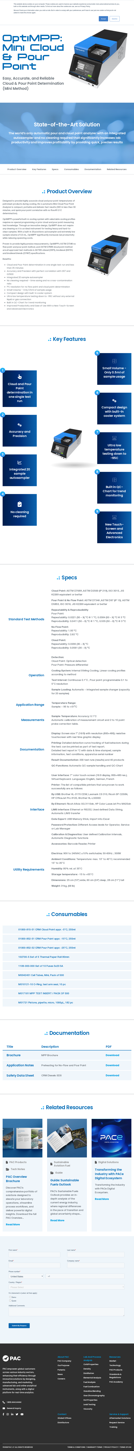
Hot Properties (90, 1400)
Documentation (93, 169)
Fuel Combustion (91, 1386)
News (60, 1374)
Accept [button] (103, 19)
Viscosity (87, 1409)
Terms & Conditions (76, 1447)
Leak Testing (89, 1404)
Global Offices (64, 1418)
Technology (115, 1365)
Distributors (63, 1422)
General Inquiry (14, 1408)
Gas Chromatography (93, 1395)
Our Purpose (63, 1365)
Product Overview (16, 169)
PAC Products (115, 1370)
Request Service (117, 1422)
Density (87, 1368)
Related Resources (117, 169)
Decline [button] (114, 19)
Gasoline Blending (92, 1391)
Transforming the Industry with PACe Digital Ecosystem (109, 1174)
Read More (13, 1224)
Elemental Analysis (92, 1377)
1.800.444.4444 (14, 1402)
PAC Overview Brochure (16, 1179)
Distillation (88, 1373)
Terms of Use (125, 1447)
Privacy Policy (111, 1447)
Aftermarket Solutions (120, 1418)
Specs (55, 169)
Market (112, 1361)
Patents (61, 1370)
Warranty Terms (94, 1447)
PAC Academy (116, 1382)
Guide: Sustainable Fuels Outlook (64, 1182)
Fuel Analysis (89, 1382)
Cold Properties (90, 1364)
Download (112, 1055)
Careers (61, 1378)
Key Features (39, 169)
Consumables (71, 169)
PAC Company (64, 1361)
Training (113, 1427)
